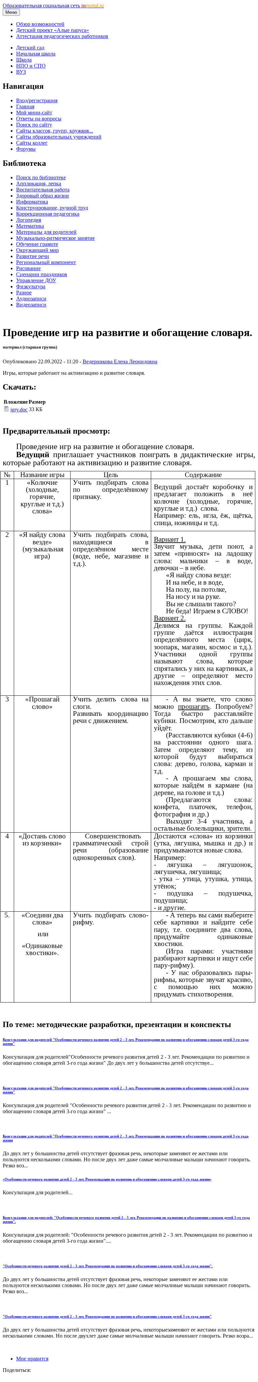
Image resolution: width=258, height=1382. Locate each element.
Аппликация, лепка (38, 183)
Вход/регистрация (36, 100)
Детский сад (30, 47)
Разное (24, 292)
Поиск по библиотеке (41, 177)
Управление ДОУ (36, 280)
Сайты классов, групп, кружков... (54, 131)
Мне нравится (32, 1358)
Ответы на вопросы (38, 118)
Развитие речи (32, 256)
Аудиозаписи (31, 298)
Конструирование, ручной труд (52, 208)
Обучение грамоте (37, 244)
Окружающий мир (37, 250)
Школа (24, 60)
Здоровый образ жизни (42, 195)
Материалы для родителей (46, 232)
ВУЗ (21, 72)
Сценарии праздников (41, 274)
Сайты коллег (32, 143)
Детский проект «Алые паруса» (52, 30)
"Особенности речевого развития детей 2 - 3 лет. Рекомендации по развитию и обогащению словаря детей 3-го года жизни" (107, 1316)
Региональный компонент (46, 262)
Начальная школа (35, 54)
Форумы (26, 149)
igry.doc (19, 409)
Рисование (28, 268)
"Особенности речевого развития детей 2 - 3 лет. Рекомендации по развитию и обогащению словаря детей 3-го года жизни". (108, 1266)
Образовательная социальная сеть (53, 5)
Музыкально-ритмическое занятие (55, 238)
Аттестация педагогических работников (62, 36)
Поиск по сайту (34, 125)
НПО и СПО (31, 66)
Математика (30, 226)
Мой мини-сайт (34, 112)
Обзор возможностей (40, 24)
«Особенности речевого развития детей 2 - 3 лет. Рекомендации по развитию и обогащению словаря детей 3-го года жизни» (107, 1179)
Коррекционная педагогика (47, 214)
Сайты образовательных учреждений (58, 137)
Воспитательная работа (43, 189)
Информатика (32, 202)
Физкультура (30, 286)
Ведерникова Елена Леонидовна (120, 361)
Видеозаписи (31, 304)
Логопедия (28, 220)
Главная (25, 106)
